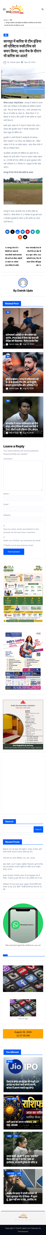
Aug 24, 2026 (28, 344)
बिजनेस (10, 1061)
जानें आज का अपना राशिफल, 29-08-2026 (19, 858)
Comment (8, 459)
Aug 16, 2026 (28, 433)
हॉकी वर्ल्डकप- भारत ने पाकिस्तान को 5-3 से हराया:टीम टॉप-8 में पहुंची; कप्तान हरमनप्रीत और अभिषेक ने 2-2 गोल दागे (23, 384)
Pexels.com (23, 989)
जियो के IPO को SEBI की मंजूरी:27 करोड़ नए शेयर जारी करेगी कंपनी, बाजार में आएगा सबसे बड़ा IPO (22, 850)
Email (6, 504)
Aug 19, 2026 (28, 388)
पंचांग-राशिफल (12, 1099)
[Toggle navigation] (4, 9)
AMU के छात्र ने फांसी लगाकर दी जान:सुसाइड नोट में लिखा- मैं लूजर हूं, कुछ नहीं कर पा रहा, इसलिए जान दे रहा (22, 876)
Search (9, 821)
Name (6, 494)
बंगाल (15, 1136)
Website (6, 515)
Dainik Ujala (15, 62)
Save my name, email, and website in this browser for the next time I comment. (21, 531)
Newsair (34, 1228)
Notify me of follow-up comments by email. (22, 540)
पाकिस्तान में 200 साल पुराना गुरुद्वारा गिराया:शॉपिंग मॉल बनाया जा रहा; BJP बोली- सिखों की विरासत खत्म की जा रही (22, 887)
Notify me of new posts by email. (19, 545)
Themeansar (23, 1231)
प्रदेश (9, 1136)
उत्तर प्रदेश (11, 1173)
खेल (6, 35)
